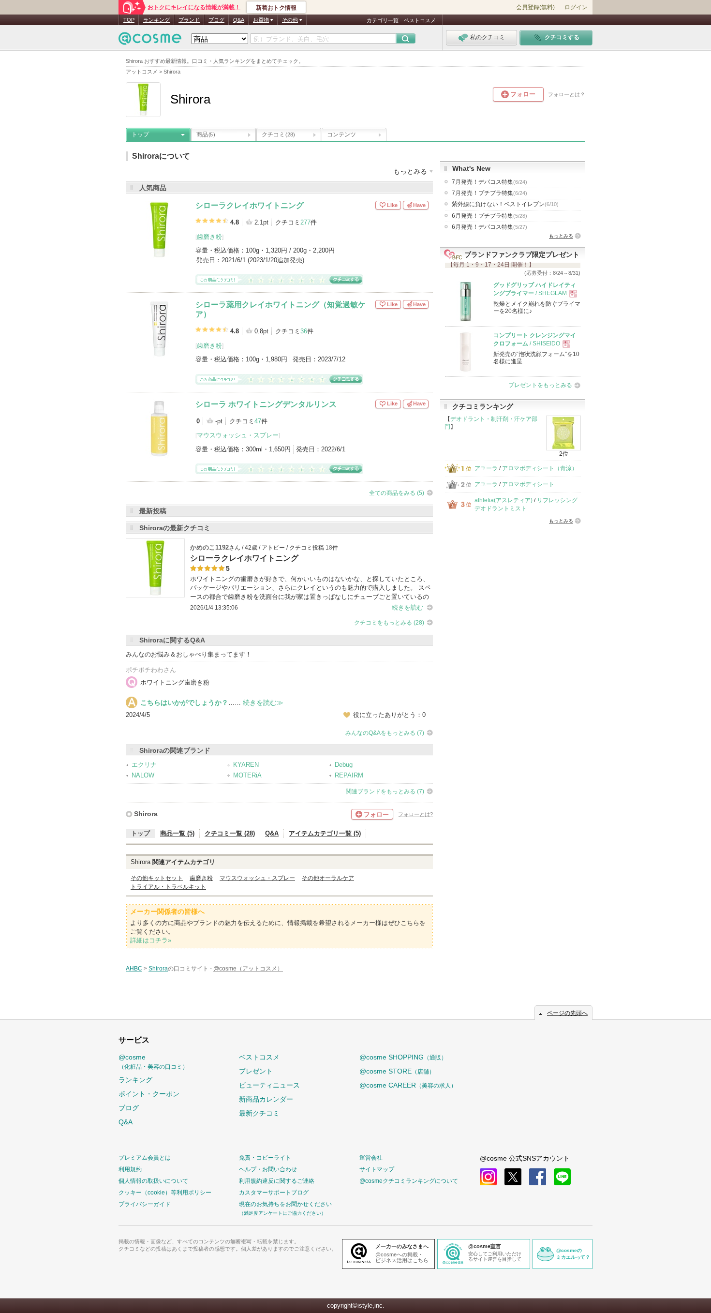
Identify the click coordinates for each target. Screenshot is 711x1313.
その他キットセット (157, 878)
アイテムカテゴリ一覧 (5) (325, 833)
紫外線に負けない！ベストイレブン (505, 204)
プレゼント (256, 1071)
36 (303, 331)
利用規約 (130, 1169)
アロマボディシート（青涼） (540, 468)
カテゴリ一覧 (383, 20)
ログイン (576, 7)
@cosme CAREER (408, 1085)
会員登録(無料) (535, 7)
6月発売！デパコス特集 (489, 227)
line (562, 1176)
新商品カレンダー (266, 1099)
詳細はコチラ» (150, 940)
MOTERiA (247, 775)
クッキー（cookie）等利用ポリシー (164, 1192)
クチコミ (278, 134)
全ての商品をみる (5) (396, 493)
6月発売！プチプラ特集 (489, 215)
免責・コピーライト (265, 1157)
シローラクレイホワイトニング (249, 205)
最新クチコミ (259, 1113)
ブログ (216, 20)
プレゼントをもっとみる (540, 385)
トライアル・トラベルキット (168, 886)
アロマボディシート (528, 484)
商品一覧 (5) (177, 833)
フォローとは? (415, 814)
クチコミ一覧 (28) (230, 833)
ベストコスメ (420, 20)
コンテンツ (341, 134)
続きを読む (407, 607)
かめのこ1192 (209, 547)
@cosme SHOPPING (403, 1057)
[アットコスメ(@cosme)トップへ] (149, 41)
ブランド (189, 20)
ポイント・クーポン (148, 1094)
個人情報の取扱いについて (153, 1181)
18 (329, 547)
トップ (140, 134)
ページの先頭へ (567, 1013)
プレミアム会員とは (144, 1157)
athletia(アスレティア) (503, 500)
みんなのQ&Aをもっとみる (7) (384, 733)
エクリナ (144, 764)
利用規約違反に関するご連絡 (276, 1181)
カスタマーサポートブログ (274, 1192)
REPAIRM (349, 775)
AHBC (134, 968)
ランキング (156, 20)
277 (305, 222)
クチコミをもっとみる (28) (389, 622)
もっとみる (561, 236)
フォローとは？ (566, 94)
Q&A (238, 20)
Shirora (146, 814)
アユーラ (486, 468)
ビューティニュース (269, 1085)
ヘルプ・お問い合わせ (268, 1169)
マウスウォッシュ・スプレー (238, 435)
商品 (205, 134)
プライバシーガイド (144, 1204)
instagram (488, 1176)
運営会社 (371, 1157)
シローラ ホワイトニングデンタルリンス (266, 404)
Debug (344, 764)
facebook (537, 1176)
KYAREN (246, 764)
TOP (128, 20)
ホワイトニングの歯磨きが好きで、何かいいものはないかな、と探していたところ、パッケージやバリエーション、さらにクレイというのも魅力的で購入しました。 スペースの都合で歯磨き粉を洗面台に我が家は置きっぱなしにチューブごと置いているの (310, 587)
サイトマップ (376, 1169)
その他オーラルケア (328, 878)
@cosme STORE (397, 1071)
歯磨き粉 (209, 236)
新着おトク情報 (276, 7)
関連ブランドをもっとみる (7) (385, 791)
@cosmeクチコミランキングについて (408, 1181)
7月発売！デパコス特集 (489, 182)
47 (257, 421)
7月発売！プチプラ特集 (489, 193)
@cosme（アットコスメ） (248, 968)
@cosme (153, 1061)
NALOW (143, 775)
